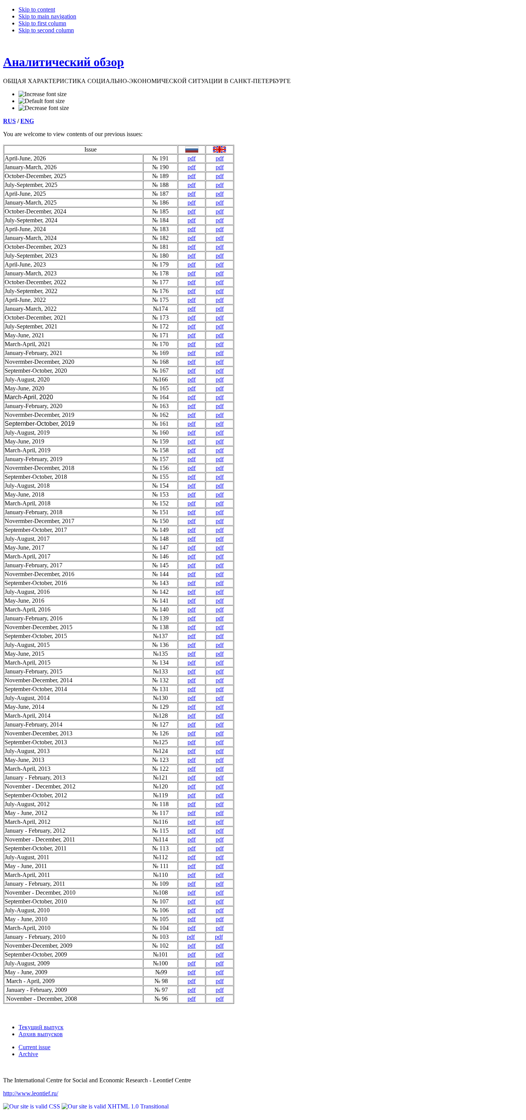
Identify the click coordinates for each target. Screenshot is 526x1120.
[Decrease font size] (43, 108)
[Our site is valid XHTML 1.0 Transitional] (115, 1106)
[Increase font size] (42, 94)
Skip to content (36, 9)
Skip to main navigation (47, 16)
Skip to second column (46, 30)
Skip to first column (42, 23)
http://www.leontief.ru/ (30, 1093)
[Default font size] (41, 101)
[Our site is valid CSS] (32, 1106)
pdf (192, 158)
